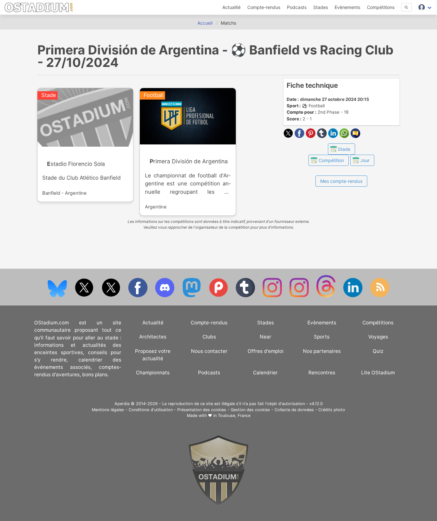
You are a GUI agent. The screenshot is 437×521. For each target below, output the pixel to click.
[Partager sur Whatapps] (345, 136)
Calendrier (265, 373)
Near (265, 337)
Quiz (378, 351)
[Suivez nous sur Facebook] (138, 295)
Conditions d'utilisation (151, 409)
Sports (322, 337)
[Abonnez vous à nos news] (379, 295)
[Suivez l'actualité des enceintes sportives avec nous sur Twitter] (111, 295)
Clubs (209, 337)
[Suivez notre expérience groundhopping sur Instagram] (273, 295)
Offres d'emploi (265, 351)
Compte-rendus (263, 7)
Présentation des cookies (201, 409)
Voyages (378, 337)
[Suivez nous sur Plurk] (219, 295)
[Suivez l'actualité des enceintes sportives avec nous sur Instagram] (300, 295)
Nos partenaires (322, 351)
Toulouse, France (234, 415)
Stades (320, 7)
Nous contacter (209, 351)
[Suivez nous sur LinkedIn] (353, 295)
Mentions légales (108, 409)
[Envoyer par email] (355, 136)
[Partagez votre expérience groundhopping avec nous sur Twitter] (85, 295)
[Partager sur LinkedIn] (333, 136)
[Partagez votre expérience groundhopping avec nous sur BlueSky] (58, 295)
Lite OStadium (378, 373)
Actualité (231, 7)
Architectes (152, 337)
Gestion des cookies (250, 409)
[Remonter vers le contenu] (218, 504)
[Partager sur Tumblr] (322, 136)
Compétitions (380, 7)
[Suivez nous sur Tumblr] (246, 295)
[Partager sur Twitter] (289, 136)
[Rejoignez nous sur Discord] (165, 295)
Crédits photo (331, 409)
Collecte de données (294, 409)
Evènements (347, 7)
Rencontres (321, 373)
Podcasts (296, 7)
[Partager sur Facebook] (300, 136)
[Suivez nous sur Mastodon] (192, 295)
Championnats (153, 373)
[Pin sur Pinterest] (311, 136)
